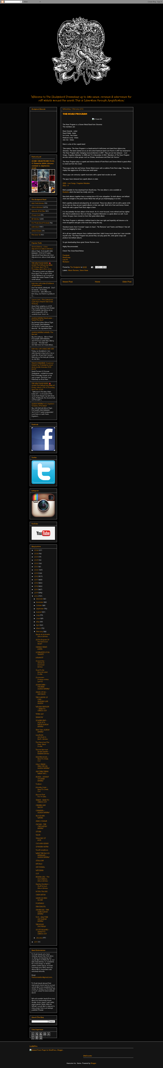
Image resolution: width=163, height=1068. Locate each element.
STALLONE (40, 861)
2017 (36, 580)
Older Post (126, 282)
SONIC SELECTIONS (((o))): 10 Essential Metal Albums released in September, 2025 (43, 164)
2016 (36, 583)
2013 (36, 593)
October (39, 605)
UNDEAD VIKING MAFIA (41, 648)
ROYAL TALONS (41, 891)
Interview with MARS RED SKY (43, 349)
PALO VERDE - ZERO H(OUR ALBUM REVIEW (42, 766)
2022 (36, 563)
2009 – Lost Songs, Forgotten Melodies (76, 183)
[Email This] (96, 267)
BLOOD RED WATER (40, 817)
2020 (36, 570)
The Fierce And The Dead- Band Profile (42, 744)
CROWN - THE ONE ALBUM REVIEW (41, 826)
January (39, 938)
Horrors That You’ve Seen (41, 796)
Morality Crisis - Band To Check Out (42, 789)
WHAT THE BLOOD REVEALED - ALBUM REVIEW (43, 855)
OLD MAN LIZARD (42, 843)
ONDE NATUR (41, 895)
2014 (36, 589)
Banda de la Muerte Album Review (43, 635)
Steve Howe (84, 270)
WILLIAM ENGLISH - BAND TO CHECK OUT (42, 709)
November (40, 602)
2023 (36, 560)
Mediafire (66, 192)
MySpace (66, 262)
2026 (36, 550)
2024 (36, 557)
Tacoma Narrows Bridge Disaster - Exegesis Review (42, 752)
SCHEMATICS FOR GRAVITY (43, 653)
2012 (36, 596)
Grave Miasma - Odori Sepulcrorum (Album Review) (42, 248)
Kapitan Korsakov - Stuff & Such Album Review (43, 886)
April (38, 625)
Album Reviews (73, 270)
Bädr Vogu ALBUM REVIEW (42, 731)
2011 (36, 942)
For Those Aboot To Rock (40, 223)
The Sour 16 (36, 235)
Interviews (35, 227)
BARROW (39, 717)
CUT (37, 874)
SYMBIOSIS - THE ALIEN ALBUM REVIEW (42, 912)
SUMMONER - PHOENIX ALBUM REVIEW (42, 687)
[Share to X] (101, 267)
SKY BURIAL (40, 867)
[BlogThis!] (98, 267)
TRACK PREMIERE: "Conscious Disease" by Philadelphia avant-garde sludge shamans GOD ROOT (42, 366)
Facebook (66, 255)
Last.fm (65, 260)
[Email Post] (92, 267)
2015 (36, 586)
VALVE (38, 835)
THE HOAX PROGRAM (41, 925)
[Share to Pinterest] (105, 267)
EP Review (35, 219)
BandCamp (66, 257)
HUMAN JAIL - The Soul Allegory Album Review (42, 879)
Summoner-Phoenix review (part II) (42, 679)
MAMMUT (39, 658)
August (39, 612)
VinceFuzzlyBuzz (42, 850)
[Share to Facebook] (103, 267)
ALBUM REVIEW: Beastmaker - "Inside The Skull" (42, 319)
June (38, 618)
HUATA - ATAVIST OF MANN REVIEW (42, 779)
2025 (36, 554)
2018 (36, 576)
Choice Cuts (36, 215)
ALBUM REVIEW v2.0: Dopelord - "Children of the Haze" (43, 405)
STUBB (38, 832)
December (39, 599)
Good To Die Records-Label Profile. (41, 672)
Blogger (93, 1063)
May (38, 622)
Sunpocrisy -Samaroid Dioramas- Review (40, 664)
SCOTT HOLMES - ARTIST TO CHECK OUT (42, 932)
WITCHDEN (39, 870)
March (38, 628)
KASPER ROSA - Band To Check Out (42, 759)
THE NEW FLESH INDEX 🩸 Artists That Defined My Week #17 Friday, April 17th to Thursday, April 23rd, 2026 (42, 266)
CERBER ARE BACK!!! (41, 806)
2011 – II (66, 185)
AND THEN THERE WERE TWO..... (42, 772)
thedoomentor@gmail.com (42, 977)
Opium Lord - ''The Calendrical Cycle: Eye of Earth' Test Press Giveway (42, 302)
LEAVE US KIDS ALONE (41, 899)
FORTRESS (40, 903)
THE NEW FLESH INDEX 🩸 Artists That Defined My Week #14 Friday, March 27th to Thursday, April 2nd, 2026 (43, 386)
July (38, 615)
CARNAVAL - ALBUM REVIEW (42, 811)
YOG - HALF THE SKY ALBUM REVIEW (42, 919)
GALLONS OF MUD (41, 839)
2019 (36, 573)
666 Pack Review (38, 203)
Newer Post (68, 282)
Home (97, 282)
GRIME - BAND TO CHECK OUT (42, 801)
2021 (36, 567)
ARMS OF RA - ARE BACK (41, 693)
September (40, 609)
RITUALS (39, 864)
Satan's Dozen (36, 231)
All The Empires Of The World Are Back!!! (42, 642)
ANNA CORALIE (41, 821)
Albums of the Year (38, 211)
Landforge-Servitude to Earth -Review (42, 737)
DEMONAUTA (41, 907)
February (39, 632)
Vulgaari (39, 784)
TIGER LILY (40, 714)
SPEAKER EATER (42, 847)
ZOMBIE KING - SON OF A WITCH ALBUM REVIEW (42, 723)
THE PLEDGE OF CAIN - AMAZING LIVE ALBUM (42, 700)
